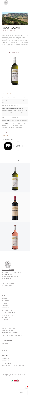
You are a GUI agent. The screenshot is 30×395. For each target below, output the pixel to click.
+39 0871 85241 (8, 285)
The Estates (5, 308)
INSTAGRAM (5, 346)
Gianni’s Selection (7, 315)
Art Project (5, 305)
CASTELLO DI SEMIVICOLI (9, 328)
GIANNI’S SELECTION (7, 330)
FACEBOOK (5, 344)
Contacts (5, 320)
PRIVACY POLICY (6, 361)
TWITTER (4, 348)
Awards (4, 303)
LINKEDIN (4, 350)
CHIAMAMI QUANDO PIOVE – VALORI (12, 335)
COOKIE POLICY (6, 363)
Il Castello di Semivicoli (9, 312)
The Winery (5, 300)
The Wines (5, 298)
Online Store (6, 317)
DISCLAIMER (5, 358)
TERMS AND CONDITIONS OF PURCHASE (13, 365)
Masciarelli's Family (8, 310)
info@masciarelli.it (9, 283)
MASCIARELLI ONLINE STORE (10, 333)
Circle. (9, 375)
